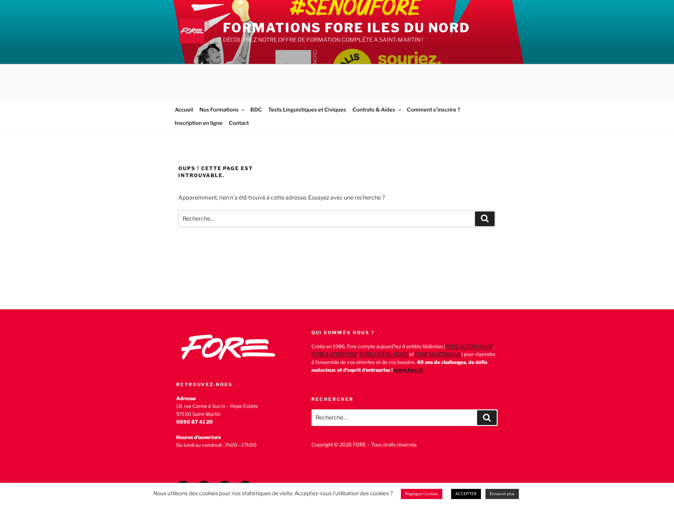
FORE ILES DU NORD (383, 354)
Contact (239, 123)
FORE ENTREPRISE (334, 354)
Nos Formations (219, 110)
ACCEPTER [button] (466, 493)
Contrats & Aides (373, 110)
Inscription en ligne (199, 123)
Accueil (184, 110)
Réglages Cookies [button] (421, 493)
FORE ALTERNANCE (469, 346)
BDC (256, 110)
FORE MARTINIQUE (438, 354)
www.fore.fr (408, 370)
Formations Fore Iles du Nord (346, 27)
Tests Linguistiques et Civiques (307, 110)
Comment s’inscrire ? (433, 110)
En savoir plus (502, 493)
